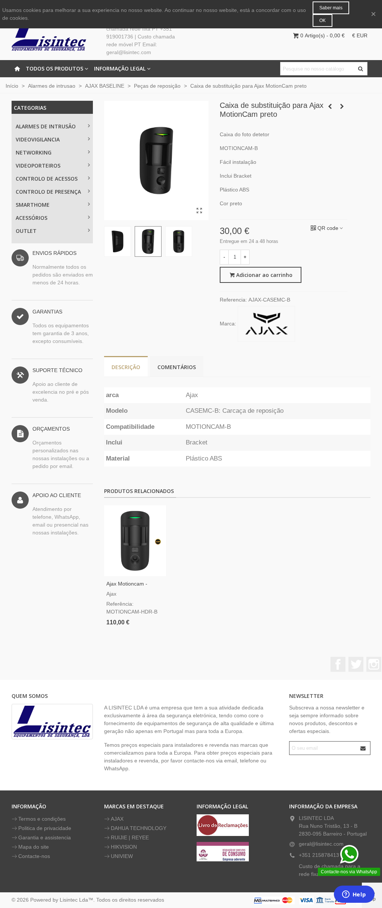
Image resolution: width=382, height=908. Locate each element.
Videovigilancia (38, 139)
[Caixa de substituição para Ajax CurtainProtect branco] (329, 106)
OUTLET (26, 230)
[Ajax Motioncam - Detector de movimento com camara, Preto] (135, 540)
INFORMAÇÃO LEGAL (119, 68)
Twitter (355, 664)
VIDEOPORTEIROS (38, 165)
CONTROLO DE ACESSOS (47, 178)
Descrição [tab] (126, 367)
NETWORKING (33, 152)
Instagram (373, 664)
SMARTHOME (33, 204)
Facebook (338, 664)
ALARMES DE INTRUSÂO (46, 126)
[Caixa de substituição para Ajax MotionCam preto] (199, 210)
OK (322, 20)
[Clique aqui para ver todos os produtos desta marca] (266, 324)
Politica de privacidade (44, 828)
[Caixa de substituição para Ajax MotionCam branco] (341, 106)
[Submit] (363, 748)
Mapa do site (33, 847)
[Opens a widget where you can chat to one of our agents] (354, 895)
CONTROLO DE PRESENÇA (48, 191)
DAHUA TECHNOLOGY (138, 828)
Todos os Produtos (54, 68)
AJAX (117, 819)
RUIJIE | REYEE (130, 837)
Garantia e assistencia (44, 837)
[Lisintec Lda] (49, 35)
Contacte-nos (34, 856)
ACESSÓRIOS (31, 217)
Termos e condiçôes (42, 819)
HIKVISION (124, 847)
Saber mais (330, 7)
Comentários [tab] (176, 367)
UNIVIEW (122, 856)
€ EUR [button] (359, 35)
